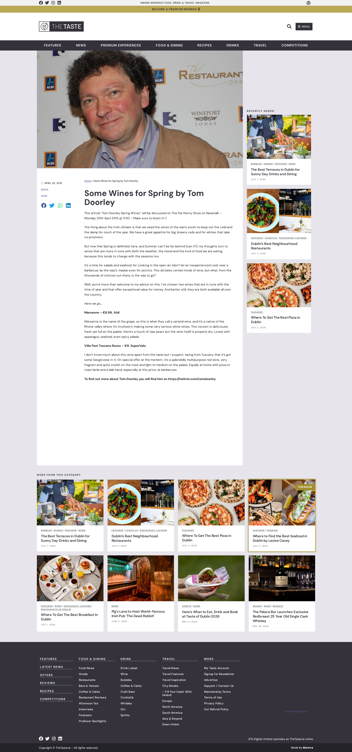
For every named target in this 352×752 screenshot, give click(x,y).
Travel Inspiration (174, 680)
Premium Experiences (121, 45)
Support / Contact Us (219, 686)
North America (172, 707)
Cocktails (127, 697)
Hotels (83, 674)
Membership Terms (217, 692)
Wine (124, 674)
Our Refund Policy (216, 709)
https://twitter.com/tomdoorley (192, 379)
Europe (167, 701)
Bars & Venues (89, 686)
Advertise (211, 680)
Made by (302, 747)
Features (52, 45)
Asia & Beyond (172, 718)
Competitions (295, 45)
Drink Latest (129, 668)
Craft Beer (128, 692)
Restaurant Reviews (92, 697)
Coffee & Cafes (89, 692)
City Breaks (170, 686)
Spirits (125, 715)
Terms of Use (213, 697)
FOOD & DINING (92, 659)
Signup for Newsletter (219, 674)
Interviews (86, 709)
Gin (123, 709)
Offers (46, 675)
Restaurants (87, 680)
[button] (289, 26)
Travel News (170, 668)
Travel (260, 45)
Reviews (47, 683)
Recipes (204, 45)
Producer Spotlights (92, 721)
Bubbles (126, 680)
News (81, 45)
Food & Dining (169, 45)
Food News (86, 668)
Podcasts (85, 715)
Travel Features (173, 674)
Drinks (233, 45)
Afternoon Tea (88, 703)
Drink (126, 659)
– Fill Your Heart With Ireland (177, 693)
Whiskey (126, 703)
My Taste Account (216, 668)
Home (87, 181)
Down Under (170, 724)
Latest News (51, 667)
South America (172, 713)
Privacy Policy (213, 703)
